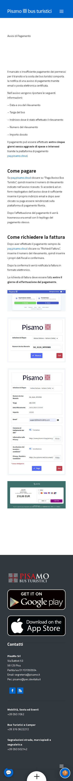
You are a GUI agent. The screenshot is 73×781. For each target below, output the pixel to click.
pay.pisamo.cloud (17, 156)
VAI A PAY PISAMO (36, 528)
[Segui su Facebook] (12, 690)
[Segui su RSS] (20, 690)
